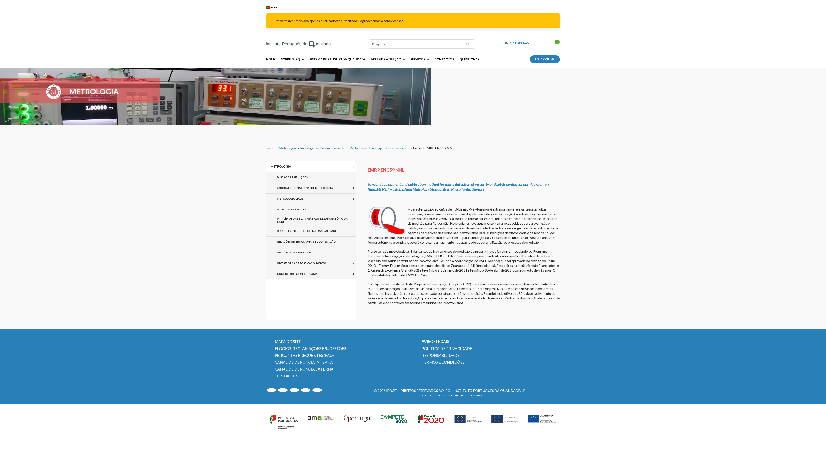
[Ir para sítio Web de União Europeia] (468, 421)
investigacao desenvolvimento (322, 148)
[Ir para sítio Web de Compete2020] (394, 421)
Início (270, 148)
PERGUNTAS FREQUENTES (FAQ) (304, 355)
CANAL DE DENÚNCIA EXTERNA (304, 369)
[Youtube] (271, 390)
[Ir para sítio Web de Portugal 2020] (431, 421)
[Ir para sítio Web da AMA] (321, 421)
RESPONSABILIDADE (441, 355)
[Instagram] (283, 390)
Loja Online (545, 59)
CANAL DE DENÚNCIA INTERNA (304, 362)
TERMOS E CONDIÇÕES (443, 362)
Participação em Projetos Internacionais (379, 148)
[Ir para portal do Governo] (284, 421)
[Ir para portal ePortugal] (358, 421)
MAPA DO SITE (288, 341)
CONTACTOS (286, 376)
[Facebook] (317, 390)
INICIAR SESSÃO (517, 43)
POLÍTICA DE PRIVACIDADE (447, 348)
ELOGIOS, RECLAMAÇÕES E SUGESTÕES (310, 348)
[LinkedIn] (294, 390)
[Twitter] (305, 390)
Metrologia (287, 148)
